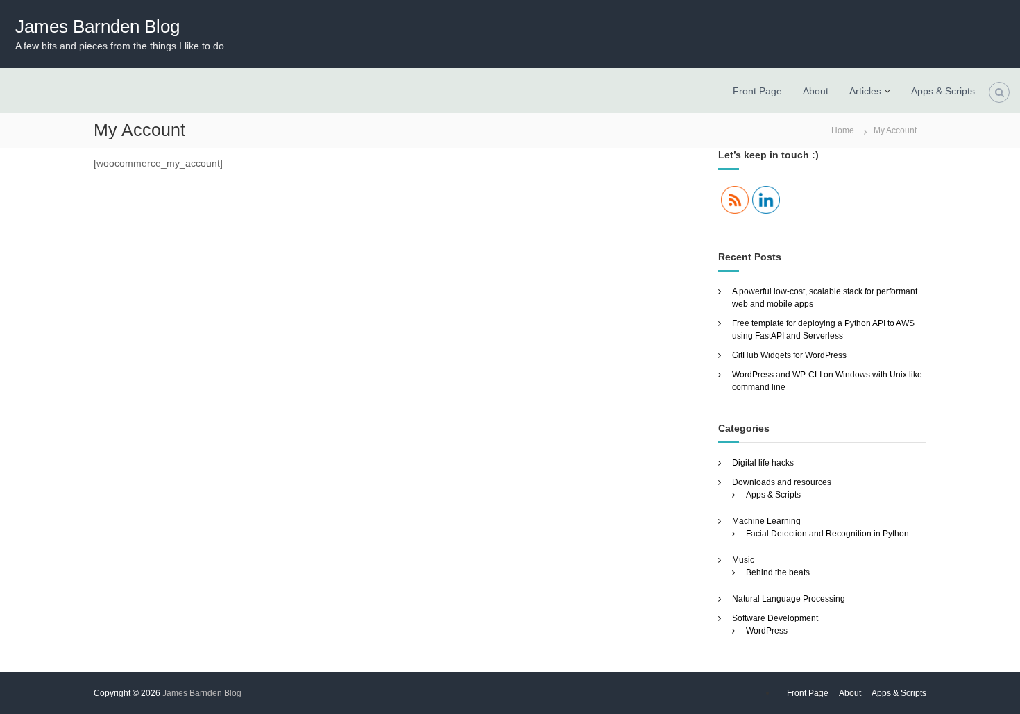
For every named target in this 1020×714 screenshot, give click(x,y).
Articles (865, 90)
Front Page (757, 90)
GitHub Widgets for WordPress (789, 355)
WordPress (767, 631)
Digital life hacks (763, 463)
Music (743, 560)
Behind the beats (778, 572)
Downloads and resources (781, 482)
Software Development (775, 618)
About (815, 90)
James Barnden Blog (97, 26)
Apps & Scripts (943, 90)
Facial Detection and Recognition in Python (827, 533)
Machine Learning (766, 521)
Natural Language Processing (788, 599)
